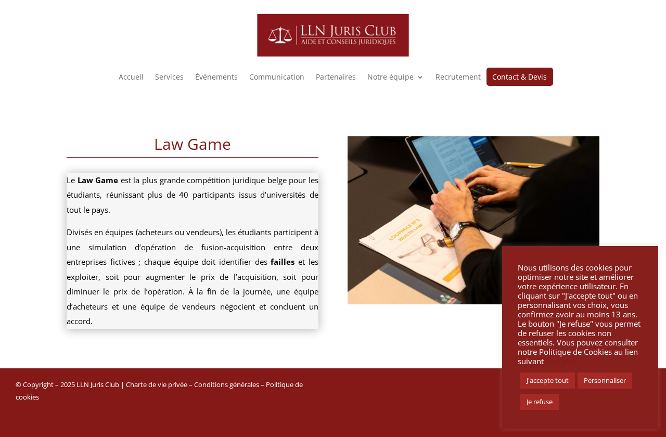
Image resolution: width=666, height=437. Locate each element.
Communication (276, 77)
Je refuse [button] (540, 401)
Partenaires (336, 77)
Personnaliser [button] (605, 380)
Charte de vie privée (156, 384)
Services (169, 77)
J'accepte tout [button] (548, 380)
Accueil (131, 77)
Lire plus (561, 361)
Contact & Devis (519, 77)
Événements (216, 77)
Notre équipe (390, 77)
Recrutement (458, 77)
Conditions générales (226, 384)
